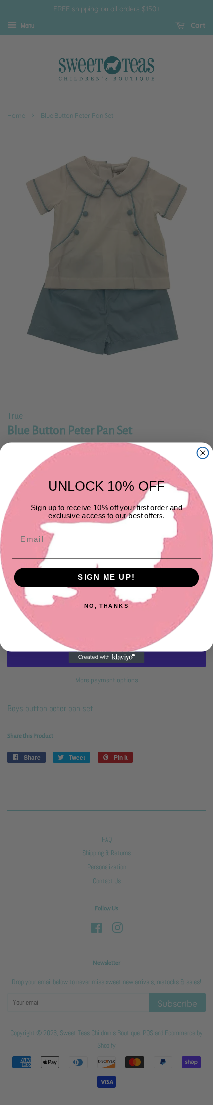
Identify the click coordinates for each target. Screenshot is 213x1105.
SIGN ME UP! (106, 577)
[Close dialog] (203, 452)
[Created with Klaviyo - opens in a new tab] (107, 657)
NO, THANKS (106, 605)
